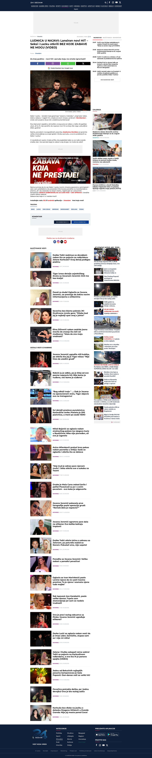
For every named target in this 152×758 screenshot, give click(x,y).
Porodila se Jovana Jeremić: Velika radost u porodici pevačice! (70, 560)
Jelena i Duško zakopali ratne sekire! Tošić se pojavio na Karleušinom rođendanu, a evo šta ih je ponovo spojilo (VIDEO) (71, 655)
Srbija (111, 6)
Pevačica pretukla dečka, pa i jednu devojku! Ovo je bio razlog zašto (71, 690)
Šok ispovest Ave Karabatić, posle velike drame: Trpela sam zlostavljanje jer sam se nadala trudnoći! (70, 599)
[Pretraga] (105, 3)
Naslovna (33, 36)
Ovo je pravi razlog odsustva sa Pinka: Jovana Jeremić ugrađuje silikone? (69, 617)
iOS (44, 200)
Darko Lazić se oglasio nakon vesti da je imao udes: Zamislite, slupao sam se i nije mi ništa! (71, 635)
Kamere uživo (43, 6)
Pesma (81, 209)
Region (81, 736)
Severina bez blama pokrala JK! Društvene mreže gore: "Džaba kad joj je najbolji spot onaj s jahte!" (70, 313)
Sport (58, 6)
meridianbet (65, 209)
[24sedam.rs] (36, 2)
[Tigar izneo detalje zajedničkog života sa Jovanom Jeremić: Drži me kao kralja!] (40, 279)
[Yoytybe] (116, 2)
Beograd (81, 733)
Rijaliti (76, 9)
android (51, 200)
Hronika (77, 6)
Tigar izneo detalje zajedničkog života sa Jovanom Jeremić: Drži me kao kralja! (71, 276)
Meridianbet (81, 118)
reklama (74, 209)
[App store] (100, 734)
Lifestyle (91, 6)
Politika (52, 6)
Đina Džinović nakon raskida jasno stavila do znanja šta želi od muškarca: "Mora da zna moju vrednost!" (70, 333)
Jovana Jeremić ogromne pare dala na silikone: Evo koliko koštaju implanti (70, 524)
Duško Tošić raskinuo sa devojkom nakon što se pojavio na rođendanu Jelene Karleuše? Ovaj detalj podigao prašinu (71, 258)
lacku (39, 209)
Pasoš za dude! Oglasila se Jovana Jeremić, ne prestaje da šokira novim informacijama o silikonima (71, 294)
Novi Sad (81, 742)
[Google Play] (113, 734)
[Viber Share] (52, 63)
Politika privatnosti (85, 751)
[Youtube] (65, 241)
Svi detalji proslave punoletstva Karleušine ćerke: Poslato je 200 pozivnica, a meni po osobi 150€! (69, 412)
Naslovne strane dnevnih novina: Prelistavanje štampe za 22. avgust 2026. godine (109, 51)
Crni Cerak (46, 209)
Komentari (117, 38)
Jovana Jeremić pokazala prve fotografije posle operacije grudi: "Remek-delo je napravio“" (69, 505)
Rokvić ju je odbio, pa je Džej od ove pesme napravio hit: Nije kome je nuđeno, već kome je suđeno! (71, 375)
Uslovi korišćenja (99, 751)
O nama (37, 751)
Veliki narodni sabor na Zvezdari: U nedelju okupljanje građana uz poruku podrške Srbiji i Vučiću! (109, 73)
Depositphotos (112, 751)
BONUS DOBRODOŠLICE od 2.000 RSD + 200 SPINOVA (60, 193)
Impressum (54, 751)
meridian (55, 209)
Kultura (104, 6)
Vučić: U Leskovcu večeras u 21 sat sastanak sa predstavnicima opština (109, 57)
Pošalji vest (73, 751)
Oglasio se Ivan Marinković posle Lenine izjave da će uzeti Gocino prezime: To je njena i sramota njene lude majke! (71, 581)
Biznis (98, 6)
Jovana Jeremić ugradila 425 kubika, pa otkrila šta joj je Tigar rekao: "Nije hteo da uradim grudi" (71, 356)
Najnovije (34, 6)
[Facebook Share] (37, 63)
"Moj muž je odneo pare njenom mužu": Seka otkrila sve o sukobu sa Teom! (71, 468)
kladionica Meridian (70, 132)
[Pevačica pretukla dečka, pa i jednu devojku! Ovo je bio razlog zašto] (40, 694)
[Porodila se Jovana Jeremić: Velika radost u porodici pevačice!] (40, 564)
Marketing (64, 751)
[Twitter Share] (83, 63)
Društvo (84, 6)
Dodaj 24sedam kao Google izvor (62, 68)
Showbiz (64, 6)
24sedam (67, 200)
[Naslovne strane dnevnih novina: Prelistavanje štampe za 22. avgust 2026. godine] (107, 122)
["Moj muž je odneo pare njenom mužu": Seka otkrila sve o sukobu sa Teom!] (40, 471)
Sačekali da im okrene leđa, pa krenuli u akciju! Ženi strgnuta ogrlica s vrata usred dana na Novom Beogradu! (107, 65)
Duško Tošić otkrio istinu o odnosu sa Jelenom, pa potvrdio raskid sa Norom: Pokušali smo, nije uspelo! (71, 542)
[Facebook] (109, 2)
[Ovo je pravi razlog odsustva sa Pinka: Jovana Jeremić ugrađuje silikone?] (40, 620)
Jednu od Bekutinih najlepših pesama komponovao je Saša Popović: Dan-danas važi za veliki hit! (71, 673)
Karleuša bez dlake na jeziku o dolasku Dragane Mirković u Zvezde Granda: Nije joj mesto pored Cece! (71, 710)
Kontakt (45, 751)
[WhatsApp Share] (68, 63)
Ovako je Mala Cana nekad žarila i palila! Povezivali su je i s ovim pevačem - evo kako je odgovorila (70, 487)
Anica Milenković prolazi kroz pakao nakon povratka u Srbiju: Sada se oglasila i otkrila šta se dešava (71, 449)
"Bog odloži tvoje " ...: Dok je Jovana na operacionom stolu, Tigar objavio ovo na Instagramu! (71, 394)
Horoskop (118, 6)
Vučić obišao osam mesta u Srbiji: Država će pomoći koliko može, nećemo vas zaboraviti (106, 160)
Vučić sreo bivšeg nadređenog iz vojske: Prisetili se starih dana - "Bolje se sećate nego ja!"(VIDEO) (108, 44)
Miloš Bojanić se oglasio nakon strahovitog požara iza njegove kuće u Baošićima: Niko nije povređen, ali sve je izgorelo (71, 432)
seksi (32, 209)
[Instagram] (113, 2)
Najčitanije (107, 38)
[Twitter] (120, 2)
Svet (71, 6)
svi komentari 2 (62, 222)
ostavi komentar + (80, 222)
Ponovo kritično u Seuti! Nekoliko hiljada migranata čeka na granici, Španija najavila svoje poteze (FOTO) (107, 186)
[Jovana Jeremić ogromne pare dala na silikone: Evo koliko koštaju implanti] (40, 527)
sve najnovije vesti (107, 80)
